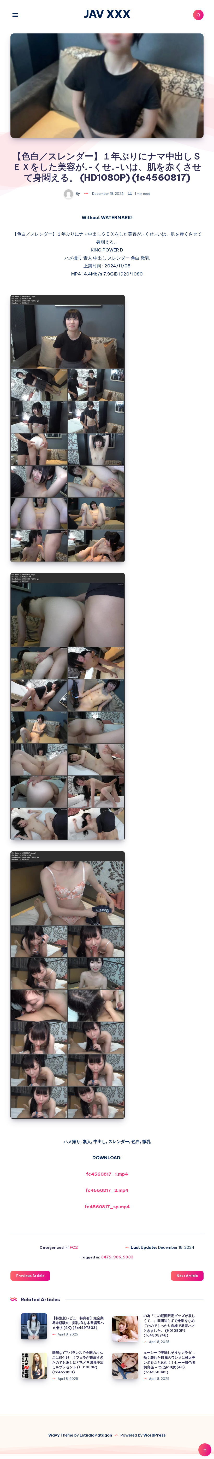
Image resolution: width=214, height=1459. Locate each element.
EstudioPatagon (96, 1435)
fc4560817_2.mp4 (107, 1190)
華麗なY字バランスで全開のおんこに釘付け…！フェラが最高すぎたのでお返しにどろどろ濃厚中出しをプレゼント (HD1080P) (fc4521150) (78, 1362)
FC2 (74, 1247)
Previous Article (30, 1276)
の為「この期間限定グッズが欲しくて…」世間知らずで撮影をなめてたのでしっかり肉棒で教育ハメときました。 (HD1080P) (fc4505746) (169, 1325)
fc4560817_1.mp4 (107, 1174)
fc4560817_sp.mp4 (107, 1207)
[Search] (198, 15)
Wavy (54, 1435)
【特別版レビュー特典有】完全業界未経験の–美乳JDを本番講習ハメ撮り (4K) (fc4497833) (78, 1323)
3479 (106, 1257)
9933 (128, 1257)
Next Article (187, 1276)
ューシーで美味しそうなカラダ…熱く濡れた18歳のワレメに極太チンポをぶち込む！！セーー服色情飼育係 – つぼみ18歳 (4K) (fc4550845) (169, 1362)
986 (117, 1257)
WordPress (154, 1435)
